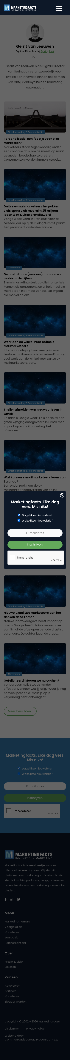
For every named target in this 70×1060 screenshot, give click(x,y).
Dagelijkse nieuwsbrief (37, 515)
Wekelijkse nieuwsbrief (37, 520)
